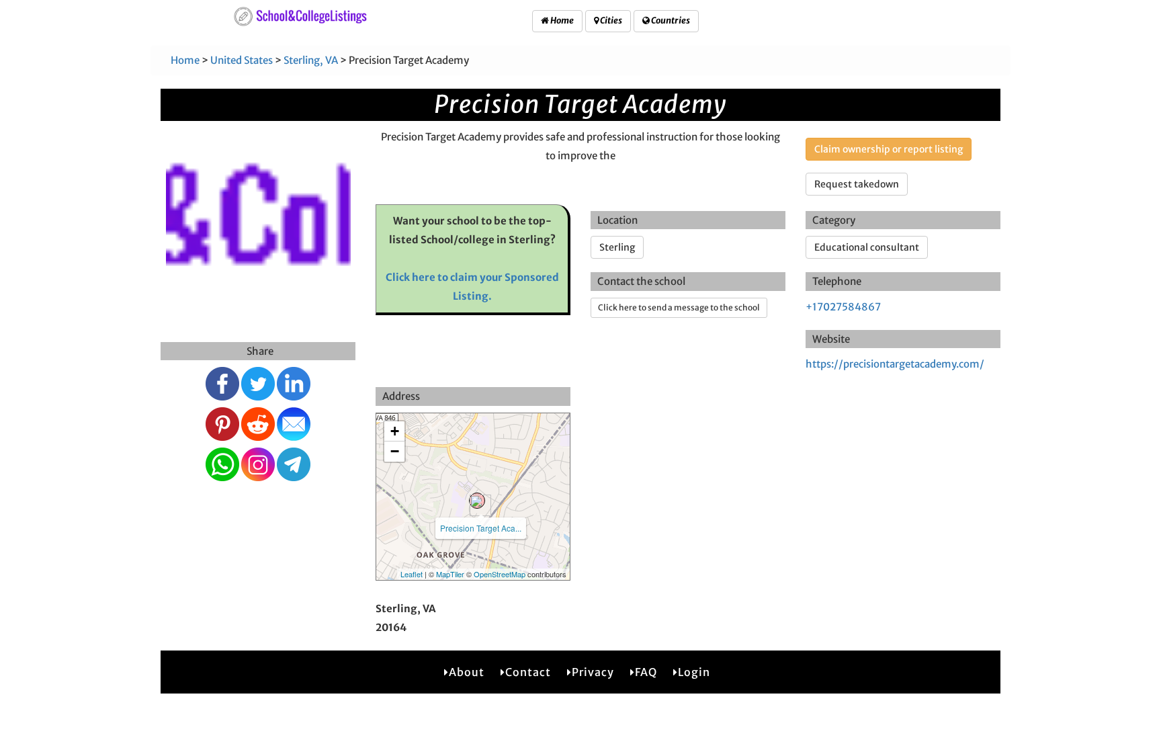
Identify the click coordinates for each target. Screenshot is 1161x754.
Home (561, 20)
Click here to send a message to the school (679, 307)
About (466, 672)
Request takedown (856, 184)
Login (694, 672)
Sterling (617, 247)
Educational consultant (866, 247)
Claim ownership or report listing (888, 149)
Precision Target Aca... (480, 528)
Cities (610, 20)
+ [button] (394, 431)
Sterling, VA (311, 60)
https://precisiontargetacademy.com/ (895, 364)
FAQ (646, 672)
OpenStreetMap (499, 574)
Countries (670, 20)
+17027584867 (843, 306)
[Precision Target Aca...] (477, 501)
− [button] (394, 451)
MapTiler (450, 574)
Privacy (593, 672)
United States (241, 60)
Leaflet (411, 574)
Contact (528, 672)
